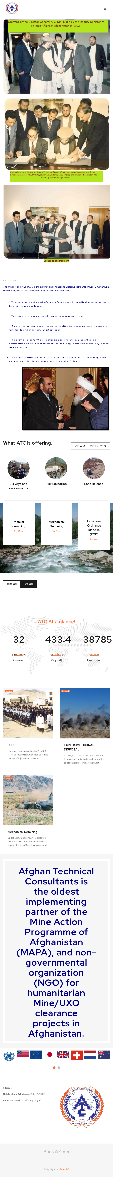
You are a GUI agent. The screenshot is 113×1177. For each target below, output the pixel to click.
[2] (59, 1067)
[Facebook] (45, 1151)
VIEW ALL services (90, 446)
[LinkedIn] (49, 1151)
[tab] (12, 584)
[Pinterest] (60, 1151)
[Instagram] (56, 1151)
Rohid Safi (64, 1169)
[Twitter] (52, 1151)
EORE (11, 745)
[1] (54, 1067)
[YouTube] (64, 1151)
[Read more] (19, 650)
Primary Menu (105, 8)
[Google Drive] (68, 1151)
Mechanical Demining (22, 832)
